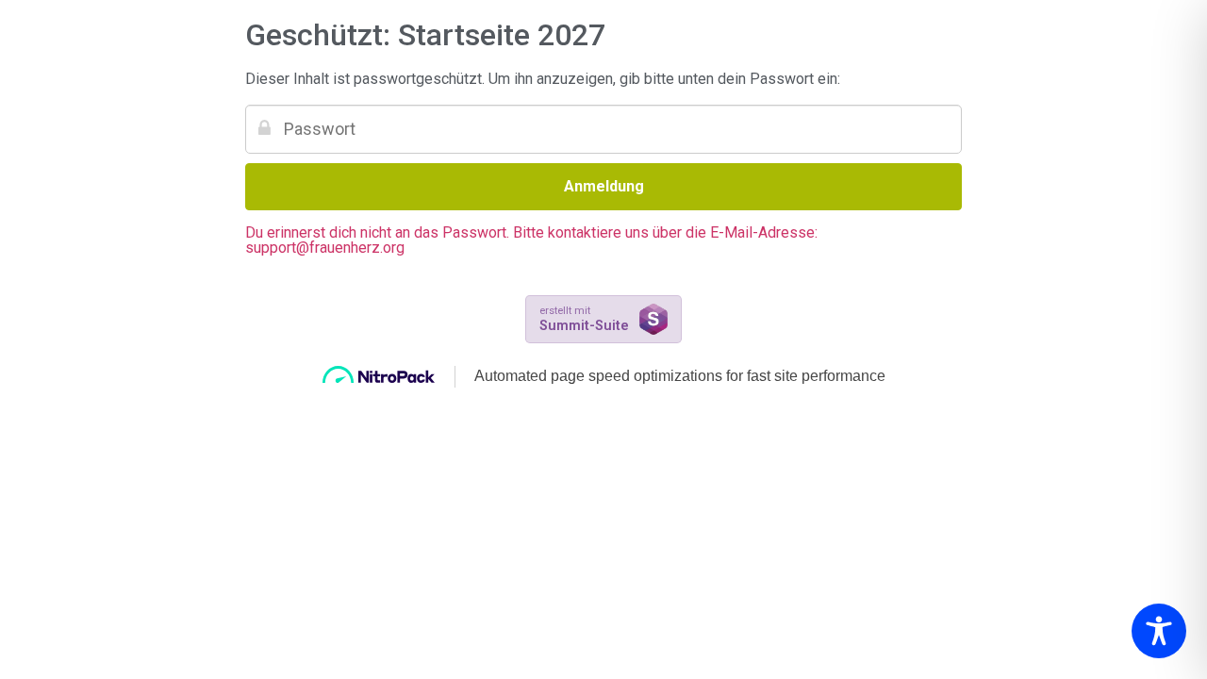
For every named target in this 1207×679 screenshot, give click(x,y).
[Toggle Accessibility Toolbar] (1159, 631)
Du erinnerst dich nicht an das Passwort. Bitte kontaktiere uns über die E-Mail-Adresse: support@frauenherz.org (531, 240)
